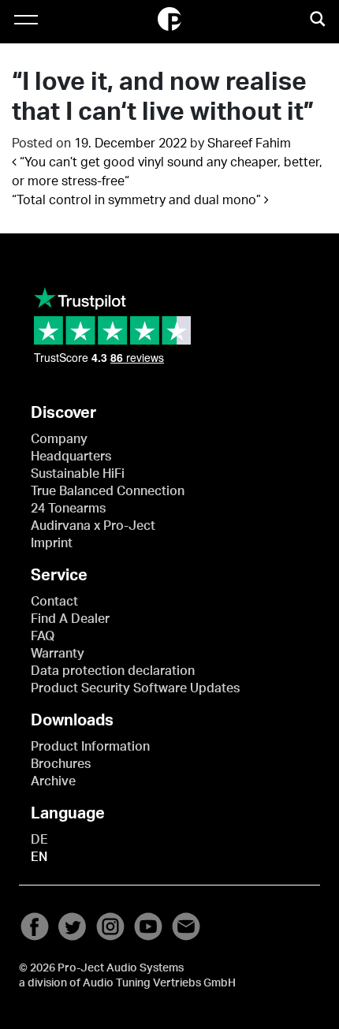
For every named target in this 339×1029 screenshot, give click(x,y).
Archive (53, 781)
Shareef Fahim (249, 143)
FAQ (42, 636)
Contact (54, 601)
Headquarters (71, 456)
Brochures (61, 764)
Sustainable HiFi (78, 474)
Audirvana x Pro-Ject (93, 526)
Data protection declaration (113, 671)
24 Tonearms (68, 508)
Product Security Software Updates (135, 688)
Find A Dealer (70, 619)
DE (39, 839)
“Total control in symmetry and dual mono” (138, 200)
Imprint (52, 543)
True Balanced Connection (107, 491)
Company (59, 439)
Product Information (90, 746)
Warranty (57, 653)
